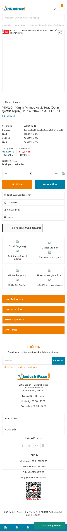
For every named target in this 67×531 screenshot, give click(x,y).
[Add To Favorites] (60, 32)
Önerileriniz (11, 329)
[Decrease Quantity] (6, 173)
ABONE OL (58, 360)
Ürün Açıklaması (14, 299)
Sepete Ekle (49, 184)
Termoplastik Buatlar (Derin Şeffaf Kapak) (43, 130)
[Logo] (13, 8)
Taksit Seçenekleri (15, 319)
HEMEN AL (17, 184)
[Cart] (62, 8)
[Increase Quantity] (56, 173)
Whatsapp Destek (52, 525)
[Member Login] (55, 8)
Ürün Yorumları (13, 309)
